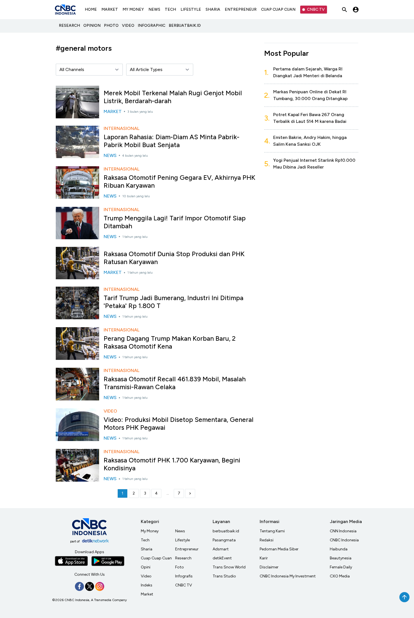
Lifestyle (182, 540)
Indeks (146, 585)
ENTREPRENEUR (241, 9)
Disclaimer (269, 567)
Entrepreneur (187, 549)
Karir (264, 558)
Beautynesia (340, 558)
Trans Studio (224, 576)
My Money (150, 531)
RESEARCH (69, 25)
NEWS (154, 9)
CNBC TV (316, 9)
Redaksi (266, 540)
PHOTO (111, 25)
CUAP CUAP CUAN (278, 9)
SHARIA (213, 9)
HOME (91, 9)
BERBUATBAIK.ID (185, 25)
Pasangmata (224, 540)
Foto (179, 567)
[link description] (190, 493)
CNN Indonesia (343, 531)
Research (183, 558)
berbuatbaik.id (226, 531)
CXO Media (340, 576)
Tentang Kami (272, 531)
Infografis (184, 576)
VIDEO (128, 25)
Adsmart (221, 549)
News (180, 531)
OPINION (92, 25)
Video (146, 576)
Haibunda (339, 549)
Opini (145, 567)
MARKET (109, 9)
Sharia (146, 549)
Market (147, 594)
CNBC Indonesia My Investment (288, 576)
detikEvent (222, 558)
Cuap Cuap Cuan (156, 558)
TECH (170, 9)
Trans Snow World (229, 567)
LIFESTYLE (191, 9)
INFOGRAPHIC (151, 25)
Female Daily (341, 567)
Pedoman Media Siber (279, 549)
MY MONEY (133, 9)
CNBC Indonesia (344, 540)
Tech (145, 540)
